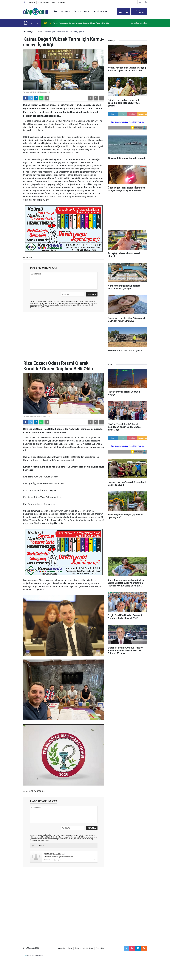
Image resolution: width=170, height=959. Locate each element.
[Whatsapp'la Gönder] (41, 98)
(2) (60, 860)
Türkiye (77, 11)
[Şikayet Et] (94, 859)
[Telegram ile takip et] (138, 948)
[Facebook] (25, 98)
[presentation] (31, 23)
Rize (55, 11)
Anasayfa (29, 32)
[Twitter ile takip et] (126, 948)
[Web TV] (140, 2)
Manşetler (32, 2)
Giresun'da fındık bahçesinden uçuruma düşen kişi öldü (75, 23)
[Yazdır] (47, 98)
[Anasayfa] (24, 2)
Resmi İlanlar (100, 11)
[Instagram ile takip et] (132, 948)
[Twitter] (30, 98)
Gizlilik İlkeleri (88, 948)
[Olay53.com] (35, 11)
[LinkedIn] (36, 98)
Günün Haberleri (43, 2)
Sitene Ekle (61, 2)
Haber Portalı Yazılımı (35, 955)
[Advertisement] (12, 62)
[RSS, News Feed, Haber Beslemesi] (144, 948)
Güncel (87, 11)
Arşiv (53, 2)
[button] (90, 98)
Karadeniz (65, 11)
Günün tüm (139, 23)
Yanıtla (48, 860)
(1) (55, 860)
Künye (70, 948)
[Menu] (120, 12)
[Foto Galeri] (145, 2)
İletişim (77, 948)
